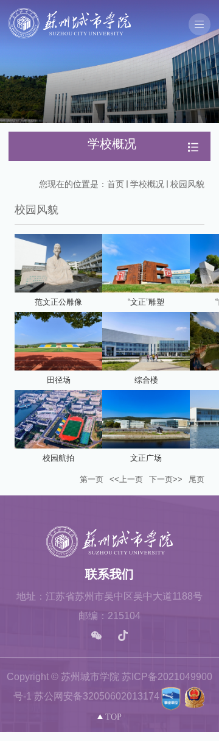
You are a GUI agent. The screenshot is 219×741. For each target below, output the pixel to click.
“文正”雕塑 (146, 302)
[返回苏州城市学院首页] (69, 11)
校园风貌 (187, 184)
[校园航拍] (58, 419)
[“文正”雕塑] (146, 263)
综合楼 (146, 380)
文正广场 (146, 458)
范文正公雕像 (58, 302)
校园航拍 (58, 458)
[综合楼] (146, 341)
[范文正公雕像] (58, 263)
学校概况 (147, 184)
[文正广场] (146, 419)
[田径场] (58, 341)
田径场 (59, 380)
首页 (115, 184)
